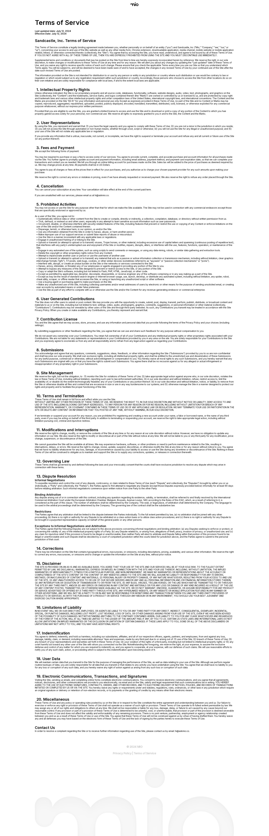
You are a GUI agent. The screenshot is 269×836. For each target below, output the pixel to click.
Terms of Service (145, 753)
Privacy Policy (122, 753)
